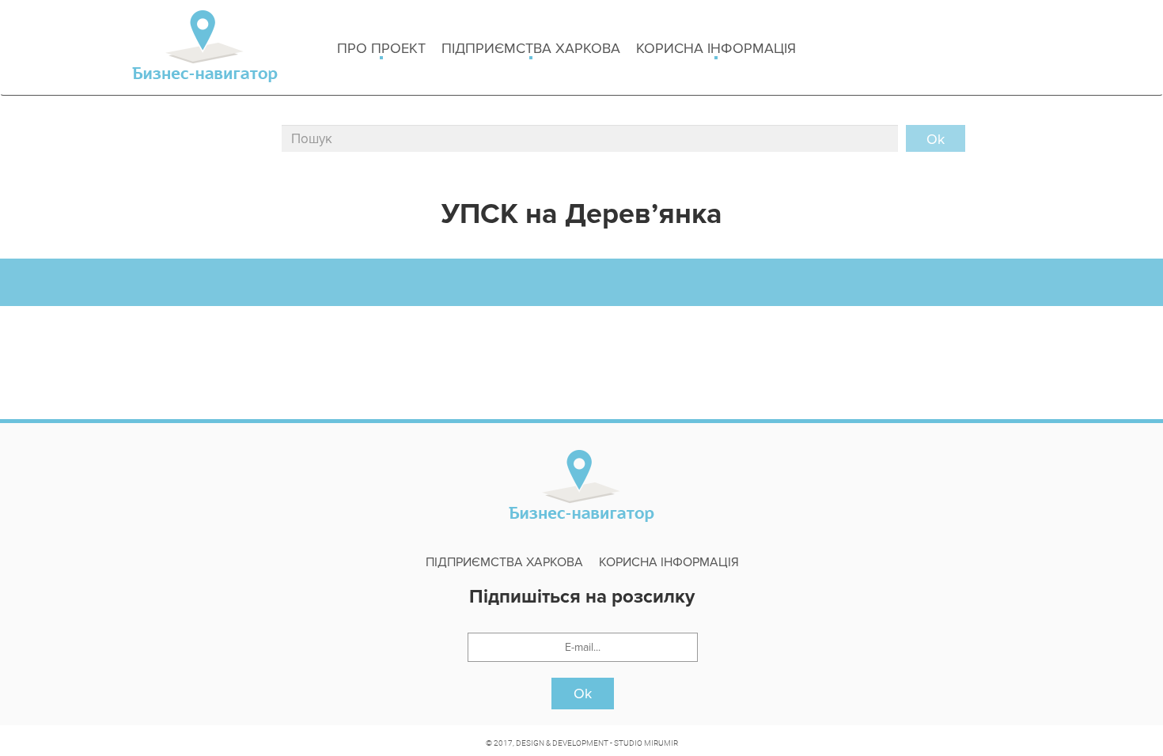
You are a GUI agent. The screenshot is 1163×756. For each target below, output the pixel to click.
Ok (583, 693)
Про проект (381, 48)
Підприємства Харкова (530, 48)
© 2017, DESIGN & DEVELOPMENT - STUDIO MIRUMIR (582, 742)
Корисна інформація (716, 48)
